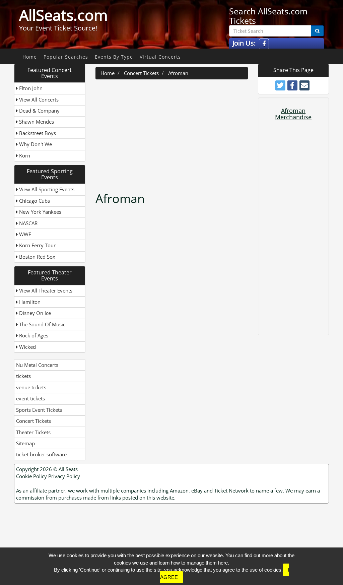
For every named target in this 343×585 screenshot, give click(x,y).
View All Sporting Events (46, 189)
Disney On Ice (34, 313)
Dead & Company (39, 110)
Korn (24, 155)
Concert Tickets (33, 420)
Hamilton (29, 302)
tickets (23, 376)
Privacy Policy (64, 476)
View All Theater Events (45, 290)
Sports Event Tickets (39, 409)
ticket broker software (41, 454)
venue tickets (31, 387)
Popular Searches (66, 57)
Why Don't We (35, 144)
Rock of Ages (33, 335)
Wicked (27, 346)
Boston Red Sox (36, 256)
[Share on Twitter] (280, 85)
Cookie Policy (31, 476)
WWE (24, 234)
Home (29, 57)
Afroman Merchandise (293, 114)
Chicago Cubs (34, 200)
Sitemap (25, 443)
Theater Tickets (33, 432)
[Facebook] (264, 44)
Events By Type (114, 57)
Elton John (30, 88)
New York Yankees (39, 211)
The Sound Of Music (41, 324)
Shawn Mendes (36, 121)
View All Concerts (38, 99)
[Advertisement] (189, 133)
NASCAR (28, 223)
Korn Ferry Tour (37, 245)
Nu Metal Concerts (37, 365)
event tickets (30, 398)
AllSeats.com (63, 15)
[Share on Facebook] (292, 85)
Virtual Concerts (160, 57)
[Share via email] (304, 85)
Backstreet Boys (37, 133)
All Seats (68, 469)
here (223, 563)
